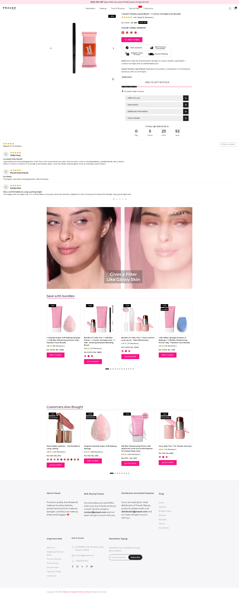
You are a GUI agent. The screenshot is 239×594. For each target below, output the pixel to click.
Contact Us (51, 576)
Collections (148, 8)
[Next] (113, 48)
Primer (162, 524)
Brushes (162, 515)
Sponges (162, 519)
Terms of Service (54, 559)
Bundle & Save (165, 511)
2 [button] (116, 199)
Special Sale (135, 8)
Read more (127, 77)
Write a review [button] (228, 144)
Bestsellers (90, 8)
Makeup (103, 8)
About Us (51, 547)
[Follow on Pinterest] (87, 566)
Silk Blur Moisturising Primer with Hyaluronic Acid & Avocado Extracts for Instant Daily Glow (137, 448)
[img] (15, 153)
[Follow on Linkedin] (82, 566)
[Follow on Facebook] (73, 566)
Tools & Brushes (118, 8)
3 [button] (119, 199)
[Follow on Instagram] (77, 566)
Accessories (164, 528)
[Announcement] (119, 2)
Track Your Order (54, 571)
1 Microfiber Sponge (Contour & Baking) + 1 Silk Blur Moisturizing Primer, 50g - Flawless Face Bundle (174, 340)
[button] (126, 17)
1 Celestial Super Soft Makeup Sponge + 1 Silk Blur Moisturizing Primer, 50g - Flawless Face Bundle (63, 340)
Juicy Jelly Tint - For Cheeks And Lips (175, 446)
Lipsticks (162, 507)
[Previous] (51, 48)
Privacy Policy (53, 563)
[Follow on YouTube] (91, 566)
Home (161, 503)
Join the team (53, 567)
